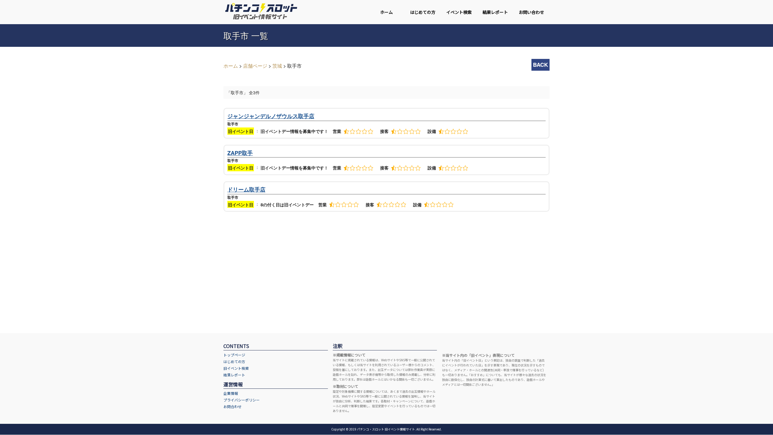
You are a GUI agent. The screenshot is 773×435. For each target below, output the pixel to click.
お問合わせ (232, 406)
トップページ (234, 354)
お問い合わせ (531, 12)
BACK (540, 65)
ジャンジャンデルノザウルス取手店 (270, 116)
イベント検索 (459, 12)
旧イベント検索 (236, 368)
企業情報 (230, 393)
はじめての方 (422, 12)
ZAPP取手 (240, 153)
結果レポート (495, 12)
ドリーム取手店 (246, 189)
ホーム (386, 12)
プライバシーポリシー (241, 399)
